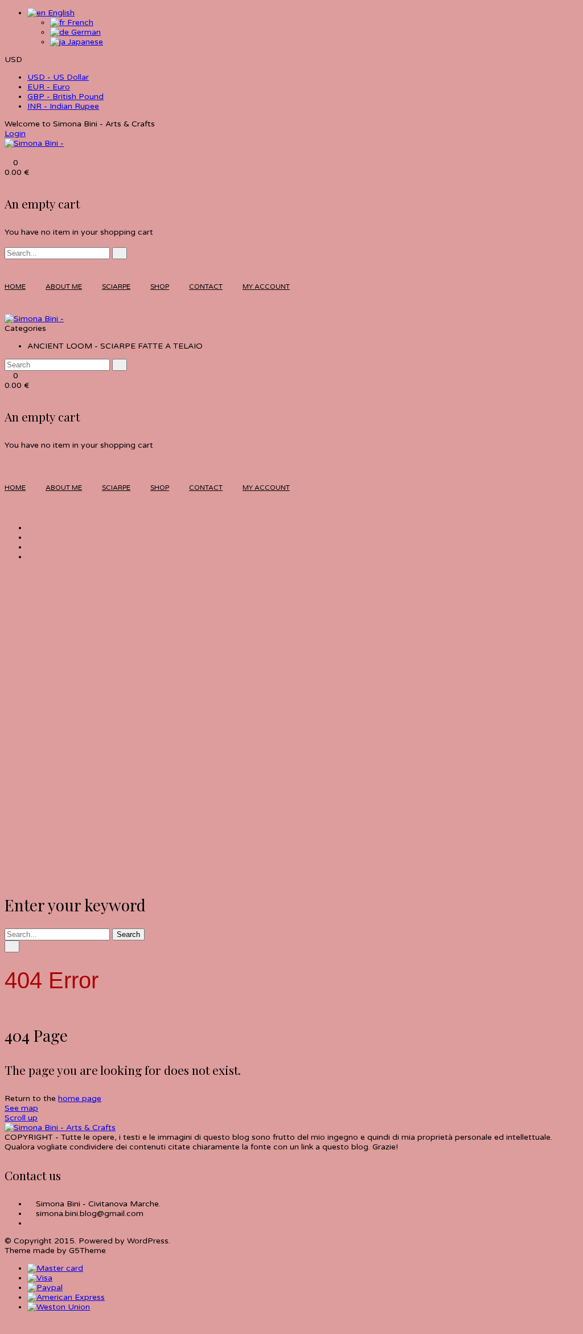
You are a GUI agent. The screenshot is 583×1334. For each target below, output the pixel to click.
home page (79, 1098)
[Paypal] (45, 1287)
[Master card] (55, 1268)
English (60, 13)
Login (15, 133)
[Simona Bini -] (34, 143)
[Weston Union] (58, 1307)
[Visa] (39, 1278)
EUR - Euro (48, 87)
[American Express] (66, 1297)
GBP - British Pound (65, 96)
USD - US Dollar (58, 77)
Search (128, 934)
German (85, 32)
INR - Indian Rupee (63, 106)
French (79, 22)
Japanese (84, 42)
